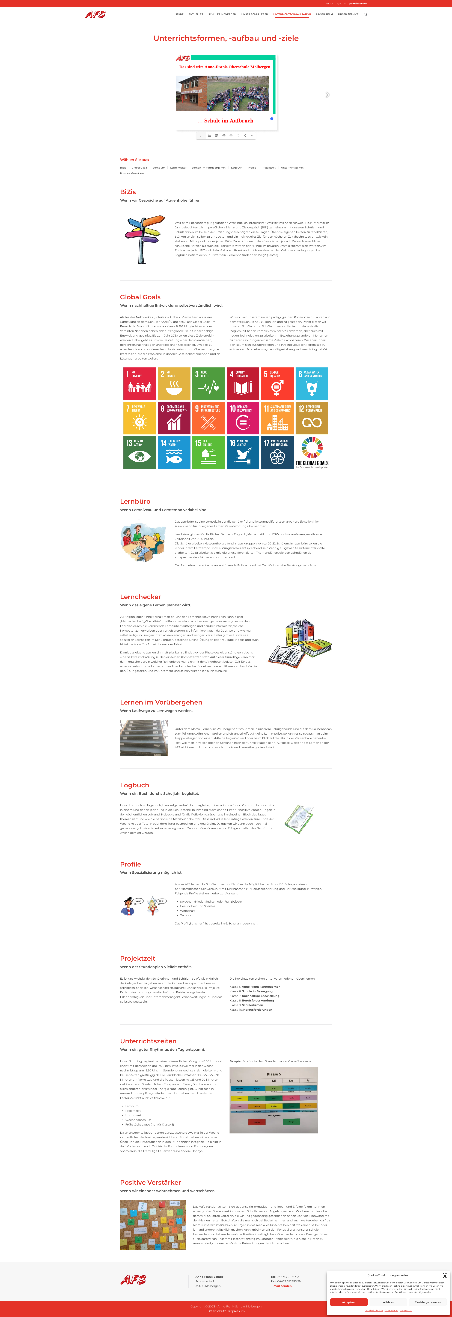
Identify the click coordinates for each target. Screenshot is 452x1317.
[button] (445, 1275)
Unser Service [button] (348, 14)
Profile (252, 167)
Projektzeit (269, 167)
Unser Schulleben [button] (254, 14)
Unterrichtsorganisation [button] (292, 14)
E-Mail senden (358, 3)
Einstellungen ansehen (428, 1302)
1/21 (201, 135)
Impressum (406, 1310)
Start (179, 14)
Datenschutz (391, 1310)
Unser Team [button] (324, 14)
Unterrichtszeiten (292, 167)
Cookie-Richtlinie (374, 1310)
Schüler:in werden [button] (222, 14)
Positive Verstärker (132, 173)
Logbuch (236, 167)
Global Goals (139, 167)
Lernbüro (159, 167)
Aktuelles (196, 14)
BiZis (123, 167)
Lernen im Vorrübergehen (209, 167)
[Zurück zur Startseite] (95, 14)
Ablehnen (388, 1302)
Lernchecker (178, 167)
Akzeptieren (349, 1302)
